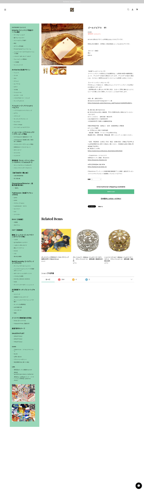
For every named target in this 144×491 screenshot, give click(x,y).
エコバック (17, 294)
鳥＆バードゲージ (19, 248)
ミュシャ (16, 72)
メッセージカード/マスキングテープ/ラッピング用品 (23, 133)
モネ (15, 78)
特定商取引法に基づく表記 (21, 362)
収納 (15, 313)
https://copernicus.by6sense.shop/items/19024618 (105, 151)
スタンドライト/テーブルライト (23, 168)
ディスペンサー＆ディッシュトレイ (24, 284)
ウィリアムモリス (19, 101)
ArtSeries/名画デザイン (21, 70)
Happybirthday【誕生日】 (22, 323)
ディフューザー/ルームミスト (22, 266)
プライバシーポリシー (20, 359)
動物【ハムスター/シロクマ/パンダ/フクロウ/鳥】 (23, 236)
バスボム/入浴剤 (18, 276)
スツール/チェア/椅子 (20, 40)
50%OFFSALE (18, 339)
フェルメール (18, 92)
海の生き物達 (18, 256)
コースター (17, 214)
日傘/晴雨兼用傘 (18, 175)
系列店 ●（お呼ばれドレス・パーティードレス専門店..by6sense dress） (24, 378)
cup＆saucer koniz (20, 206)
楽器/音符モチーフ (18, 328)
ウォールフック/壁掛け (20, 59)
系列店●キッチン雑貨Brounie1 (23, 369)
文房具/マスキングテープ (21, 297)
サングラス (17, 121)
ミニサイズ (17, 155)
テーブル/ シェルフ (19, 35)
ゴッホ (16, 75)
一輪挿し (16, 188)
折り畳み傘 (17, 178)
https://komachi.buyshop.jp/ (97, 167)
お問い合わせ (18, 356)
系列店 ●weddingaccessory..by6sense (23, 373)
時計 (15, 43)
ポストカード (18, 150)
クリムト (16, 81)
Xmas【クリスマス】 (20, 320)
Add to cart (111, 191)
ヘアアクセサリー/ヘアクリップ (23, 110)
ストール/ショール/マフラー (22, 127)
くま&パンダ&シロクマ (20, 245)
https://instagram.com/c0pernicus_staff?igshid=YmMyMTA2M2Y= (110, 103)
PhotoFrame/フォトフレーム (22, 49)
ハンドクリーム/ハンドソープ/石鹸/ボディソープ (24, 269)
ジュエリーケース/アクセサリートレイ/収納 (24, 52)
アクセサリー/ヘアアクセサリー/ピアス (22, 107)
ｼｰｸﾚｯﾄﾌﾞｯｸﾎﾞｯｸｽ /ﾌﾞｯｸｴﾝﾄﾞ (22, 56)
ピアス (16, 113)
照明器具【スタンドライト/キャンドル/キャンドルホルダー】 (23, 161)
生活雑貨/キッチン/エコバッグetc (23, 290)
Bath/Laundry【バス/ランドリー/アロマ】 (23, 262)
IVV (15, 211)
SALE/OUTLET (18, 333)
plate (16, 200)
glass (15, 197)
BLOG (16, 354)
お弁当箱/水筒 (18, 307)
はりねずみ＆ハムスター (21, 242)
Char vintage (18, 124)
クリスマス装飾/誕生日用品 (21, 318)
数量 (89, 179)
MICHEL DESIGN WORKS (22, 279)
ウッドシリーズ (18, 65)
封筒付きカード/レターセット (22, 147)
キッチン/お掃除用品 (20, 304)
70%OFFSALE (18, 342)
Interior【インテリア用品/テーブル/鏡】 (23, 31)
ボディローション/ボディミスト (23, 273)
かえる (16, 251)
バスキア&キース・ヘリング (22, 98)
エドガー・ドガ (18, 95)
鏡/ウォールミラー (19, 37)
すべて (48, 279)
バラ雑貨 (16, 62)
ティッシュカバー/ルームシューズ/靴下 (24, 300)
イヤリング (17, 116)
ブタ (15, 253)
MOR (15, 282)
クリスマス (17, 153)
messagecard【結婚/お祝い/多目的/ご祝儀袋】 (23, 140)
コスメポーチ (18, 310)
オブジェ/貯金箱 (18, 46)
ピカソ (16, 86)
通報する (100, 206)
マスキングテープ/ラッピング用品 (23, 144)
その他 (16, 89)
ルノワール (17, 84)
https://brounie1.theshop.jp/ (97, 160)
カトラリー (17, 209)
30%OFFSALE (18, 336)
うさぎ (16, 239)
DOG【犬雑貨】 (18, 219)
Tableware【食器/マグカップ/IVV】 (22, 194)
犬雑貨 (16, 222)
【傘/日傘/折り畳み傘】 (20, 173)
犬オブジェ (17, 225)
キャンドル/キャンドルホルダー (23, 165)
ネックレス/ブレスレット (21, 119)
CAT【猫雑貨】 (18, 230)
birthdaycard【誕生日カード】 (23, 137)
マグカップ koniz (19, 203)
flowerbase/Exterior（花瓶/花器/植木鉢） (22, 184)
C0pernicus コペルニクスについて (24, 350)
